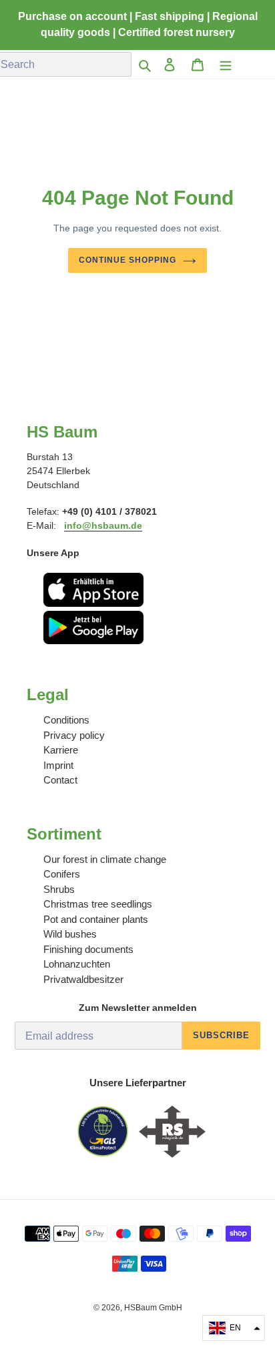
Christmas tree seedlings (97, 904)
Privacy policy (74, 735)
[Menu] (226, 64)
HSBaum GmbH (153, 1307)
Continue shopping (127, 260)
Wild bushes (70, 934)
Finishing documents (88, 949)
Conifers (61, 874)
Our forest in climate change (104, 859)
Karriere (60, 750)
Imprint (58, 765)
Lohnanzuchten (76, 964)
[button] (233, 1328)
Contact (60, 780)
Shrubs (59, 889)
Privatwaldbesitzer (83, 979)
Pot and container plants (95, 919)
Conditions (66, 720)
